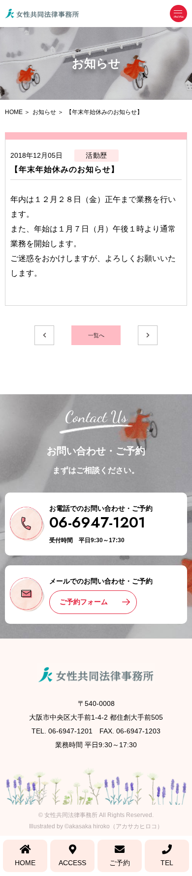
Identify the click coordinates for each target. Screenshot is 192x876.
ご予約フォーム (84, 602)
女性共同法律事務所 (70, 815)
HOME (25, 863)
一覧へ (96, 335)
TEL (166, 863)
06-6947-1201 (97, 522)
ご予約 (119, 863)
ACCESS (72, 863)
